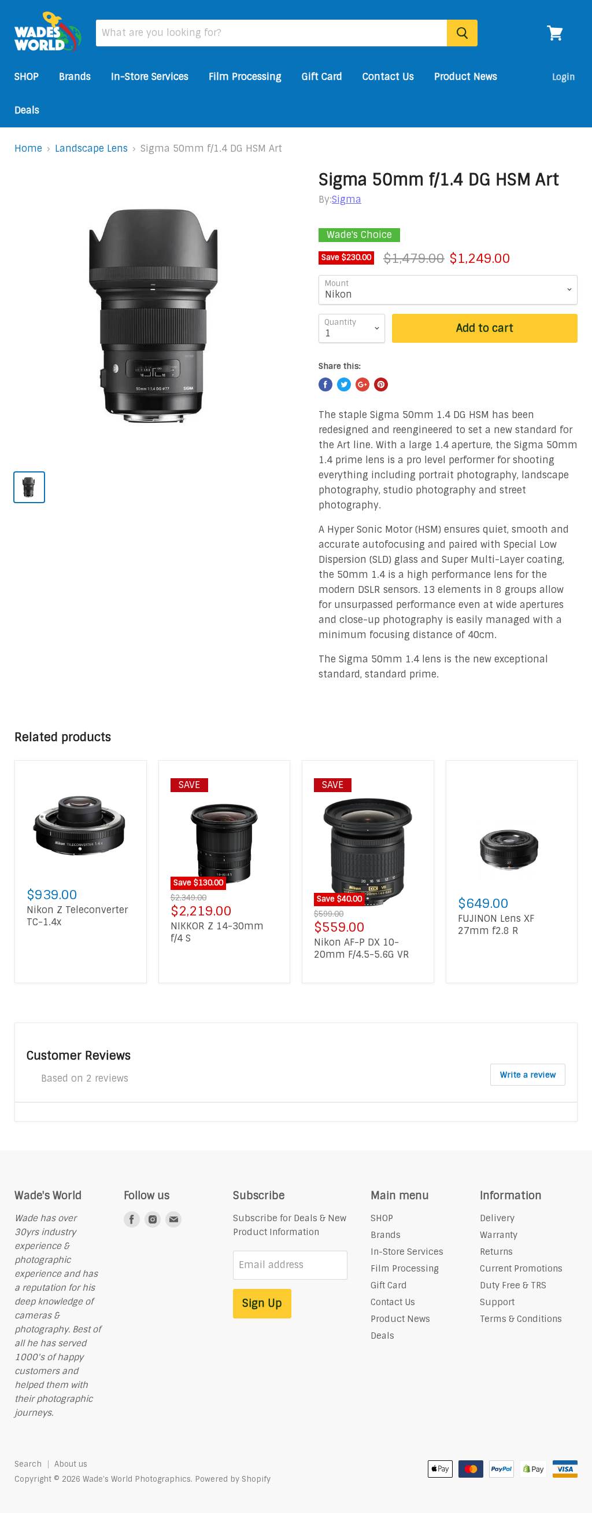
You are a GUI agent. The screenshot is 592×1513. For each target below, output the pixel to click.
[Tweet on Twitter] (344, 384)
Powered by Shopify (233, 1479)
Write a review (528, 1074)
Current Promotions (521, 1268)
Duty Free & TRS (513, 1285)
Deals (26, 110)
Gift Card (322, 77)
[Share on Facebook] (325, 384)
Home (28, 149)
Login (563, 77)
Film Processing (245, 77)
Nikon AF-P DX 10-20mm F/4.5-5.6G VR (361, 948)
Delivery (497, 1218)
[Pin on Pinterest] (381, 384)
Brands (75, 77)
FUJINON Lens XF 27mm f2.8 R (496, 925)
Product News (465, 77)
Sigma (346, 199)
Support (497, 1302)
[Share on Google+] (362, 384)
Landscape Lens (91, 149)
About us (70, 1464)
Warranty (498, 1235)
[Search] (462, 33)
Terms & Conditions (521, 1319)
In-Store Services (149, 77)
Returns (496, 1252)
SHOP (26, 77)
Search (28, 1464)
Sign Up (262, 1303)
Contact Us (388, 77)
